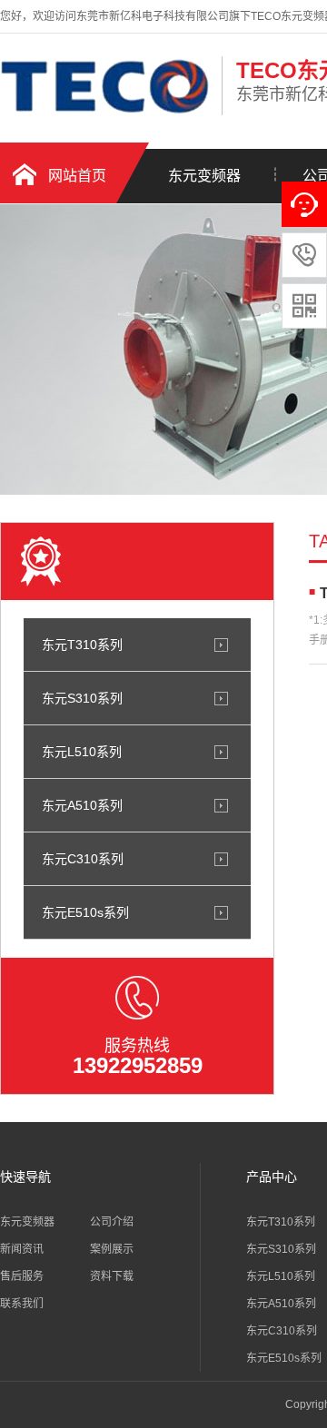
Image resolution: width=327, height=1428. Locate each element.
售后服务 (22, 1276)
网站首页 (77, 175)
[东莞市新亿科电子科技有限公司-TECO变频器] (106, 112)
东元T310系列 (82, 644)
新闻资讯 (22, 1249)
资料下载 (112, 1276)
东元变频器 (204, 175)
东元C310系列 (83, 859)
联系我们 (22, 1303)
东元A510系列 (82, 805)
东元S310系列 (82, 698)
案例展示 (112, 1249)
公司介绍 (112, 1222)
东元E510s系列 (85, 912)
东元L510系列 (82, 751)
